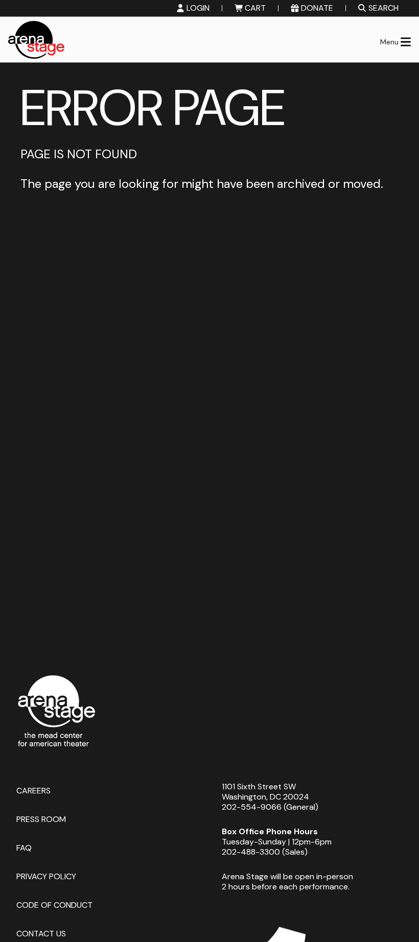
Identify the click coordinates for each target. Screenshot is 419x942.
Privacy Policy (46, 876)
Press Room (41, 819)
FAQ (24, 847)
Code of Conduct (54, 904)
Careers (33, 790)
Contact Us (41, 933)
